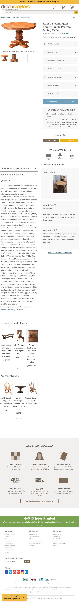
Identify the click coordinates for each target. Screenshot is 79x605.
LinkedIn (26, 572)
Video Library (32, 538)
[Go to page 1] (17, 368)
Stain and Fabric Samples (59, 543)
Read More (47, 220)
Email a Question (30, 583)
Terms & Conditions (10, 545)
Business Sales (8, 541)
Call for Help (52, 140)
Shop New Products (58, 541)
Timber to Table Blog (34, 536)
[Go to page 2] (17, 418)
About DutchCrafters (10, 534)
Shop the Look (56, 536)
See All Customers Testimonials (60, 253)
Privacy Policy (8, 547)
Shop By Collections (58, 538)
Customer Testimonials (34, 543)
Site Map (55, 545)
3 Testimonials (64, 33)
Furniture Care (32, 545)
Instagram (22, 572)
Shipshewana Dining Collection (11, 310)
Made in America (9, 543)
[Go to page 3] (18, 418)
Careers (7, 552)
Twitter (10, 572)
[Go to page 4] (20, 418)
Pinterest (18, 572)
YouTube (14, 572)
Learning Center (33, 534)
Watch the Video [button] (38, 501)
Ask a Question (69, 140)
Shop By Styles (57, 534)
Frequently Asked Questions (36, 541)
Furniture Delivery (9, 549)
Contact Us (8, 536)
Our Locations (8, 538)
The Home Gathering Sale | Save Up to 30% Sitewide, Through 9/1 (39, 2)
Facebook (6, 572)
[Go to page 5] (21, 418)
